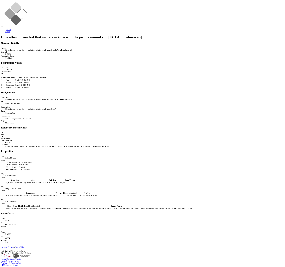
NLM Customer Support (9, 265)
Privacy (11, 247)
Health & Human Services (10, 261)
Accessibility (19, 247)
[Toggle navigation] (2, 26)
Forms (7, 32)
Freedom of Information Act (11, 263)
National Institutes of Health (11, 259)
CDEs (8, 30)
